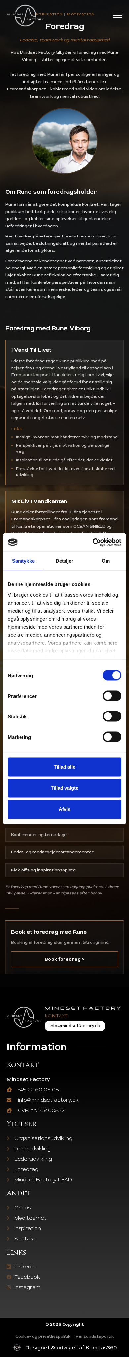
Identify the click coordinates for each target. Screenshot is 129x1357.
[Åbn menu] (118, 15)
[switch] (112, 696)
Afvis (64, 809)
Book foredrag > (65, 959)
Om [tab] (106, 561)
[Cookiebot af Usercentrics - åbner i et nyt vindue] (92, 542)
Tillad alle (64, 767)
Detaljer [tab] (65, 561)
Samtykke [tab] (23, 561)
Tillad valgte (64, 788)
